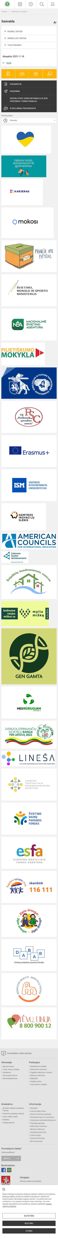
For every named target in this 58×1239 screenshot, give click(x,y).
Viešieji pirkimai (8, 1123)
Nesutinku (29, 1223)
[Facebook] (3, 1170)
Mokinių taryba (15, 31)
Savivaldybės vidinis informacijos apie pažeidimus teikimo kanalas (29, 99)
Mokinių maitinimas (37, 1075)
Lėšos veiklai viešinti (10, 1117)
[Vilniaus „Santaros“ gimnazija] (7, 4)
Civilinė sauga (35, 1135)
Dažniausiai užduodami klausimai (43, 1120)
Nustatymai (29, 1216)
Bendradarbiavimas (10, 1078)
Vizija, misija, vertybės (11, 1069)
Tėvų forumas (14, 45)
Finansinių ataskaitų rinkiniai (13, 1114)
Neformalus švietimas (38, 1069)
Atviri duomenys (36, 1141)
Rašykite (6, 1158)
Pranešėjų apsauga (37, 1123)
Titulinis (4, 12)
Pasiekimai (15, 91)
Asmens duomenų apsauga (40, 1114)
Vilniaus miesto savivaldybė (30, 1181)
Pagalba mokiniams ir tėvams (41, 1072)
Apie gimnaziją (8, 1066)
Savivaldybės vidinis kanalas (19, 1053)
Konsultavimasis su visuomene (42, 1117)
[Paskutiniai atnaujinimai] (30, 4)
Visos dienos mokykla (38, 1084)
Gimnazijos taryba (16, 38)
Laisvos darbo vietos (38, 1111)
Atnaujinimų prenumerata (23, 108)
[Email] (9, 1170)
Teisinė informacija (37, 1138)
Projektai (6, 1120)
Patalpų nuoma (36, 1081)
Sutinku (29, 1231)
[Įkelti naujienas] (20, 4)
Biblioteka (34, 1078)
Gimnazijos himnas (10, 1075)
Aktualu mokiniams (37, 1129)
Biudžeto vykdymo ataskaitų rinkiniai (13, 1109)
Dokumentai (15, 84)
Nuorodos (34, 1108)
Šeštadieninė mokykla (38, 1066)
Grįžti (8, 63)
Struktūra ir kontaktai (19, 12)
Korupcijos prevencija (38, 1132)
